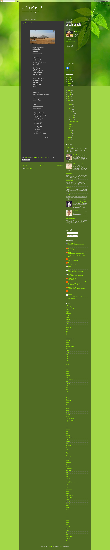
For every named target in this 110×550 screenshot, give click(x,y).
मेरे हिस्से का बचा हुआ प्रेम (78, 164)
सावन (67, 524)
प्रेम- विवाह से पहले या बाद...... (74, 284)
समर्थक (67, 519)
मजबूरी (67, 460)
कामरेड (67, 342)
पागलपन (68, 429)
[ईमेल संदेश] (53, 157)
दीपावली (67, 395)
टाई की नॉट (68, 187)
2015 (69, 100)
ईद (66, 333)
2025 (69, 79)
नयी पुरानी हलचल (72, 287)
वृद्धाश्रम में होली (69, 180)
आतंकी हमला (68, 327)
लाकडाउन (68, 486)
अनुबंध (67, 311)
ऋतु (67, 337)
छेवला (67, 373)
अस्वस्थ (67, 321)
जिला (67, 377)
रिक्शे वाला (68, 478)
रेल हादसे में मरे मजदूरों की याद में (72, 482)
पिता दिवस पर (69, 437)
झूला (67, 381)
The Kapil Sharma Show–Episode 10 (76, 288)
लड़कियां (68, 195)
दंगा (67, 391)
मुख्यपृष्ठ (42, 165)
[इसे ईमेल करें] (23, 160)
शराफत (67, 511)
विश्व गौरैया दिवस (69, 497)
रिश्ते (67, 480)
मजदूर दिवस (68, 459)
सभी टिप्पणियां (71, 235)
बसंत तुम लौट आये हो (70, 218)
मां (66, 464)
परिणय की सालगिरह (70, 418)
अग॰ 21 (72, 113)
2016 (69, 98)
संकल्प (67, 513)
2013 (69, 137)
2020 (69, 90)
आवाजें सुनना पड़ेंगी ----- (28, 23)
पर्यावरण (67, 422)
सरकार (67, 520)
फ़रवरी (70, 133)
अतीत (67, 309)
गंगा (67, 354)
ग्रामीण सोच (68, 366)
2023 (69, 83)
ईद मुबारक (68, 335)
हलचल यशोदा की (71, 298)
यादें (67, 476)
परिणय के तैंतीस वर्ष (70, 420)
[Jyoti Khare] (67, 69)
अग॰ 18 (72, 115)
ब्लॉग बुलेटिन (71, 274)
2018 (69, 94)
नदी (67, 406)
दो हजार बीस (68, 400)
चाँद (67, 368)
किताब (67, 344)
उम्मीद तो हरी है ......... (37, 7)
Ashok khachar (72, 278)
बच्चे (67, 443)
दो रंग (69, 292)
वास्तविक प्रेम (69, 489)
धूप (66, 404)
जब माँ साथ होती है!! (72, 264)
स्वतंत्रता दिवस (69, 536)
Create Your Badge (70, 70)
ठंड (67, 387)
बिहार (67, 453)
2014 (69, 103)
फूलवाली (68, 441)
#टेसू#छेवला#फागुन (70, 308)
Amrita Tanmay (72, 270)
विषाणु (67, 499)
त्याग (67, 389)
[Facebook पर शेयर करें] (28, 160)
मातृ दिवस (68, 466)
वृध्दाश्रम (68, 503)
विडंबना (67, 491)
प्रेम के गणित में (69, 173)
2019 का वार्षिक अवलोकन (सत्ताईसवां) (75, 275)
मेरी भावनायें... (71, 248)
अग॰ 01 (72, 119)
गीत (67, 362)
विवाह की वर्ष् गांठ (69, 495)
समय (67, 517)
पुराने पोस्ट (60, 165)
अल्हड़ (67, 317)
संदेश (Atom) (30, 168)
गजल (67, 356)
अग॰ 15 (72, 117)
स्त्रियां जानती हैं (69, 147)
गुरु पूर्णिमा (68, 364)
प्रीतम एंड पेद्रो (71, 250)
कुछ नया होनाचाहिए (70, 346)
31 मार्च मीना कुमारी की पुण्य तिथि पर (80, 202)
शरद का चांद (68, 509)
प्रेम (67, 439)
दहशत (67, 393)
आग (67, 325)
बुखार (67, 455)
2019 (69, 92)
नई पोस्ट (24, 165)
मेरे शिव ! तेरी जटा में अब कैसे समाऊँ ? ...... (76, 271)
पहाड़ (67, 428)
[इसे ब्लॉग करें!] (25, 160)
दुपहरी (67, 399)
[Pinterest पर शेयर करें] (29, 160)
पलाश (67, 424)
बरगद (67, 447)
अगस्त (70, 111)
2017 (69, 96)
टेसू (67, 385)
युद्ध (68, 268)
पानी (67, 431)
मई (70, 128)
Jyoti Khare (68, 66)
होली (67, 540)
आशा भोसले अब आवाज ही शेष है (74, 260)
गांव (67, 360)
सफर (67, 515)
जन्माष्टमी (68, 375)
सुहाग (67, 528)
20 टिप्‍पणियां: (48, 157)
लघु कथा (68, 484)
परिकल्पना (70, 294)
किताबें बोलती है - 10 (72, 279)
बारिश (67, 451)
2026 (69, 77)
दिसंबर (70, 104)
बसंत (67, 449)
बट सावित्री (68, 445)
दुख (67, 397)
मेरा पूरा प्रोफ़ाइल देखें (70, 41)
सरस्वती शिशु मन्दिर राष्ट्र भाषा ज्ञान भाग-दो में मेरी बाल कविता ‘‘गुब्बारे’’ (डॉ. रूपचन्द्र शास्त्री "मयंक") (76, 255)
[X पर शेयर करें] (26, 160)
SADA (69, 262)
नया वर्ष (67, 408)
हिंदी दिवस (68, 538)
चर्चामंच (69, 266)
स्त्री (67, 532)
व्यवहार (67, 507)
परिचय (67, 416)
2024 (69, 81)
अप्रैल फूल (68, 313)
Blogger (61, 546)
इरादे (67, 331)
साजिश (67, 522)
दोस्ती (67, 402)
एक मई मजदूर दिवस (70, 339)
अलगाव (67, 315)
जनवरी (70, 135)
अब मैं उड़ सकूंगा (76, 154)
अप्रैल (70, 130)
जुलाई (70, 124)
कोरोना (67, 350)
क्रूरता (67, 352)
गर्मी (67, 358)
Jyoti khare (78, 31)
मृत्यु (67, 474)
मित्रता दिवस (69, 468)
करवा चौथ (68, 340)
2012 (69, 140)
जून (70, 126)
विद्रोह (67, 493)
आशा (67, 329)
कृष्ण (67, 348)
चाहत (67, 369)
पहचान (67, 426)
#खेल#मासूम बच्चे (69, 306)
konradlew (50, 546)
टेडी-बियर (68, 383)
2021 (69, 88)
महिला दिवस (68, 462)
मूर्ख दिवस (68, 472)
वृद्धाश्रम (68, 501)
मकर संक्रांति (69, 457)
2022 (69, 86)
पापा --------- (75, 210)
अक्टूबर (71, 107)
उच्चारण (70, 252)
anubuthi (70, 291)
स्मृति (67, 534)
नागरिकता (68, 412)
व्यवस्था (67, 505)
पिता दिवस (68, 435)
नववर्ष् (67, 410)
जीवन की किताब (69, 379)
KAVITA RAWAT (72, 243)
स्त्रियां (67, 530)
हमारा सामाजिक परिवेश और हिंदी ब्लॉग (75, 296)
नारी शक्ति (68, 414)
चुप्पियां (67, 371)
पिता (67, 433)
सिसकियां (68, 526)
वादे (67, 488)
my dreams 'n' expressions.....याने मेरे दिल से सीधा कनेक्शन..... (77, 282)
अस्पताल (68, 319)
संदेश (69, 233)
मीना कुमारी (68, 470)
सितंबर (70, 109)
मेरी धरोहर (70, 259)
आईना (67, 323)
